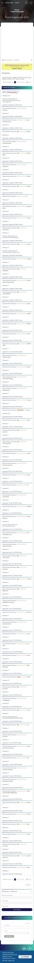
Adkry (29, 176)
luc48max (5, 270)
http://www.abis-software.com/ (11, 252)
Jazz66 (29, 313)
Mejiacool (5, 590)
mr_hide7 (5, 846)
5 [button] (23, 82)
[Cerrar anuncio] (31, 64)
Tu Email (6, 925)
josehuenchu (6, 390)
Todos (14, 77)
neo (28, 724)
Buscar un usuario (7, 77)
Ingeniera (5, 166)
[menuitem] (9, 2)
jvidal (28, 677)
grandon (4, 432)
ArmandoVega (6, 443)
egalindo (5, 736)
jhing (28, 410)
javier (28, 333)
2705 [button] (27, 82)
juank (28, 131)
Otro (23, 79)
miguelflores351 (7, 546)
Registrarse (13, 891)
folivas (29, 814)
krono (28, 655)
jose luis (29, 612)
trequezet (5, 569)
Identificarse (5, 891)
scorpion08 (5, 496)
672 (9, 95)
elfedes (29, 218)
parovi (29, 244)
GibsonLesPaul (6, 357)
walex (29, 453)
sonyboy (29, 259)
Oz (27, 485)
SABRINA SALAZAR (8, 602)
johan (28, 475)
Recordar (5, 906)
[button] (13, 82)
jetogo (28, 303)
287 (9, 413)
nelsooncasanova (7, 465)
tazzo (28, 633)
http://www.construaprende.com (11, 100)
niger (28, 420)
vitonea (29, 400)
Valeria (29, 579)
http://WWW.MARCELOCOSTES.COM (12, 718)
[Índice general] (17, 10)
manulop (5, 688)
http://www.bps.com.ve (8, 526)
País (5, 931)
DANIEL (29, 506)
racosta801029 (6, 294)
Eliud (28, 834)
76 (8, 680)
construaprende (11, 92)
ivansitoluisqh (6, 143)
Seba (28, 824)
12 (8, 158)
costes (28, 710)
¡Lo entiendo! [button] (25, 956)
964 (28, 758)
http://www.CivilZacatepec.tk (10, 237)
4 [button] (21, 82)
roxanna (5, 110)
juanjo (28, 367)
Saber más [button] (11, 960)
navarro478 (5, 557)
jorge (28, 867)
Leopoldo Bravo (6, 624)
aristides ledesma (7, 769)
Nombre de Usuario (8, 87)
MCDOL (29, 323)
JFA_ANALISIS (6, 378)
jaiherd (29, 186)
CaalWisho (5, 229)
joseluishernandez (7, 781)
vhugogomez (6, 700)
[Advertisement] (17, 41)
